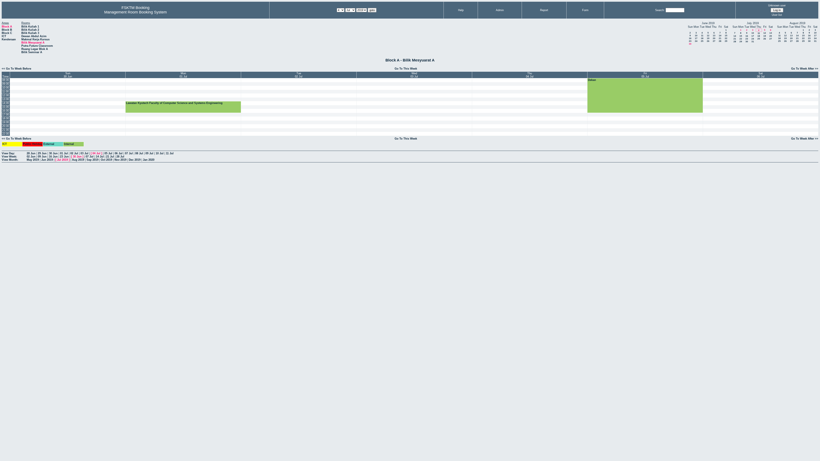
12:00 (5, 95)
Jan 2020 (148, 159)
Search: (660, 10)
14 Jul (100, 156)
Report (544, 10)
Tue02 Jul (298, 75)
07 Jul (129, 153)
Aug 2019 (78, 159)
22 (726, 38)
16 (690, 38)
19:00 (5, 122)
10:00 (5, 87)
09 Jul (149, 153)
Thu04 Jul (529, 75)
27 (714, 41)
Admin (500, 10)
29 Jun (42, 153)
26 (708, 41)
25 (702, 41)
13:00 (5, 99)
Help (461, 10)
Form (585, 10)
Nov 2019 (120, 159)
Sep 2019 (92, 159)
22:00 (5, 133)
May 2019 (33, 159)
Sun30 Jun (68, 75)
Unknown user (777, 5)
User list (777, 14)
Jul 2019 (62, 159)
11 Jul (170, 153)
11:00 (5, 91)
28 (720, 41)
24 (696, 41)
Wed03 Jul (414, 75)
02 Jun (31, 156)
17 (696, 38)
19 (708, 38)
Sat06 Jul (760, 75)
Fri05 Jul (645, 75)
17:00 (5, 114)
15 (726, 35)
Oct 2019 (106, 159)
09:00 (5, 83)
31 (752, 41)
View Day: (8, 153)
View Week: (9, 156)
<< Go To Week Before (16, 68)
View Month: (10, 159)
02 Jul (74, 153)
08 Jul (139, 153)
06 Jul (119, 153)
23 (690, 41)
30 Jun (53, 153)
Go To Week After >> (804, 68)
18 (702, 38)
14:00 (5, 103)
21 (720, 38)
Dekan (592, 80)
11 (702, 35)
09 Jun (42, 156)
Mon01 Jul (183, 75)
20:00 (5, 126)
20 (714, 38)
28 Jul (120, 156)
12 (708, 35)
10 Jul (160, 153)
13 (714, 35)
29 (726, 41)
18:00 (5, 118)
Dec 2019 (135, 159)
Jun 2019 (47, 159)
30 (690, 44)
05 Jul (108, 153)
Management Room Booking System (135, 12)
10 (696, 35)
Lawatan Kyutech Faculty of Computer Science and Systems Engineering (174, 103)
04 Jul (96, 153)
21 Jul (110, 156)
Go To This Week (406, 68)
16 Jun (53, 156)
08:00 (5, 80)
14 (720, 35)
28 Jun (31, 153)
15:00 (5, 106)
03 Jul (84, 153)
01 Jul (64, 153)
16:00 (5, 110)
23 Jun (64, 156)
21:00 (5, 129)
